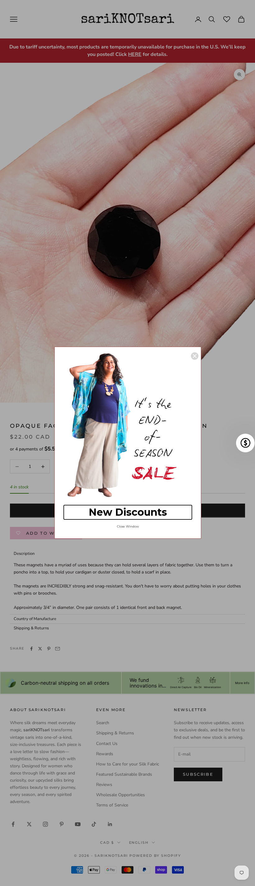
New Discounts (128, 512)
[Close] (194, 356)
